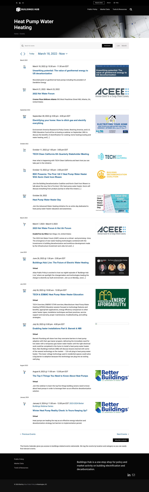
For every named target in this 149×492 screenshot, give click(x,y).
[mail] (23, 3)
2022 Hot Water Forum (43, 93)
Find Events (107, 45)
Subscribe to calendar (121, 440)
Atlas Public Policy (29, 484)
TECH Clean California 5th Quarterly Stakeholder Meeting (61, 153)
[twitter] (16, 3)
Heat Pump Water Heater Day (47, 199)
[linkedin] (20, 3)
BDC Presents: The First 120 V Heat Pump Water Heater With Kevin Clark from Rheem (60, 175)
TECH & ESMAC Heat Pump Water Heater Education (58, 294)
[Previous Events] (21, 54)
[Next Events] (24, 54)
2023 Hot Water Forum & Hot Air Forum (52, 228)
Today (31, 54)
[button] (131, 9)
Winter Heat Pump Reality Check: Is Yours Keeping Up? (60, 410)
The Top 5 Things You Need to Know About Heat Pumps (60, 375)
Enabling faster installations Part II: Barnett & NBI (57, 328)
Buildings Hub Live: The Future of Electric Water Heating (61, 262)
